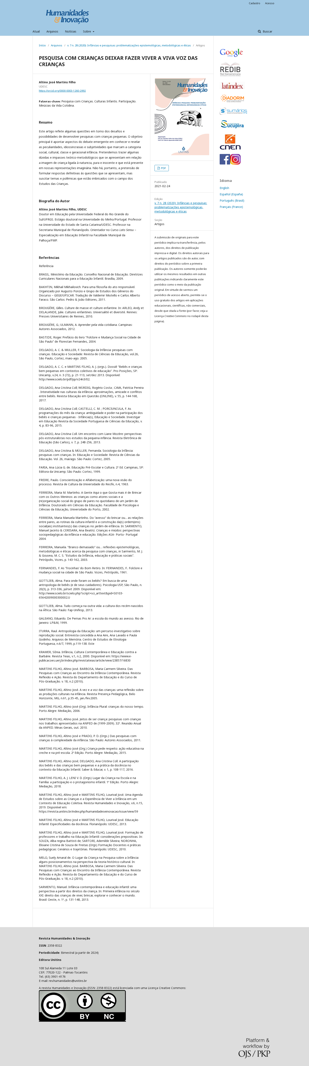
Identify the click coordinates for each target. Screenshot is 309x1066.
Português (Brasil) (232, 200)
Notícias (70, 31)
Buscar (267, 31)
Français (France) (231, 207)
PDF (163, 168)
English (224, 188)
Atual (36, 31)
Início (42, 45)
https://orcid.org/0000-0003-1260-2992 (62, 91)
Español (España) (231, 194)
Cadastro (254, 3)
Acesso (269, 3)
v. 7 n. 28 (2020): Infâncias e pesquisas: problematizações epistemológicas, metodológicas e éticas (129, 45)
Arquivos (52, 31)
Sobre (87, 31)
